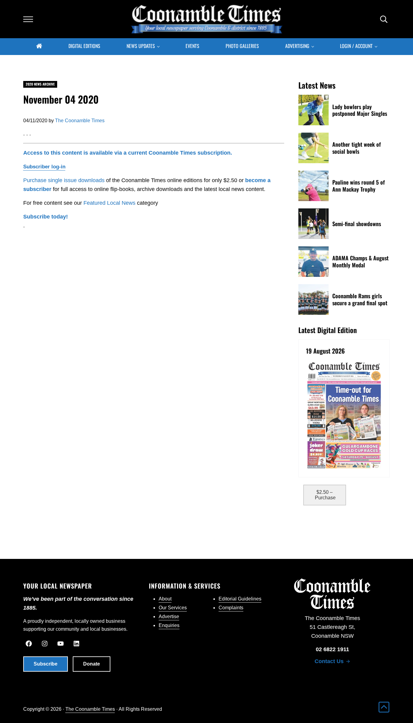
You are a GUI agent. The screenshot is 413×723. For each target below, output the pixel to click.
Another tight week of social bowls (356, 148)
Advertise (169, 616)
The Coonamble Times (90, 709)
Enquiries (169, 625)
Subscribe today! (45, 217)
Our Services (173, 607)
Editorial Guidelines (240, 598)
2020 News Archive (40, 84)
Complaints (231, 607)
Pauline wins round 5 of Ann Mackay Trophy (358, 186)
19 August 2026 (325, 351)
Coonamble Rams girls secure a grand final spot (359, 299)
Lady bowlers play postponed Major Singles (359, 110)
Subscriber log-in (44, 166)
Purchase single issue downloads (64, 180)
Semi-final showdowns (356, 223)
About (165, 598)
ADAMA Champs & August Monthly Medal (360, 262)
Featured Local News (109, 203)
